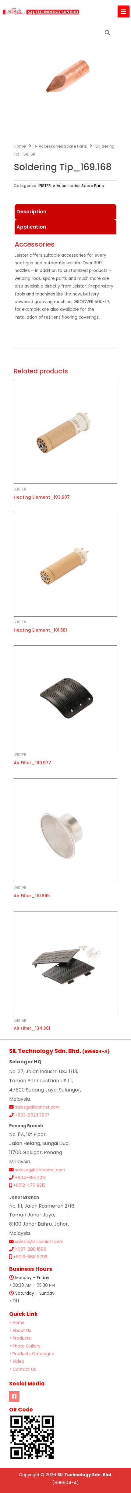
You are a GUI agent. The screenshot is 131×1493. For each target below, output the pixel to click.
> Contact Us (22, 1369)
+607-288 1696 (30, 1249)
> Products (20, 1338)
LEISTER (44, 185)
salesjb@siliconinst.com (39, 1242)
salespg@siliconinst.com (40, 1170)
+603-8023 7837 (32, 1115)
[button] (107, 32)
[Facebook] (14, 1396)
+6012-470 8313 (29, 1185)
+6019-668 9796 (30, 1257)
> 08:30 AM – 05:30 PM (32, 1285)
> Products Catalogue (31, 1354)
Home (20, 146)
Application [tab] (31, 226)
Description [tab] (31, 211)
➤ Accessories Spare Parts (60, 146)
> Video (16, 1361)
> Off (14, 1301)
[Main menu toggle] (123, 11)
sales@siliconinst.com (37, 1107)
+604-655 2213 (30, 1178)
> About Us (20, 1330)
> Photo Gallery (25, 1346)
